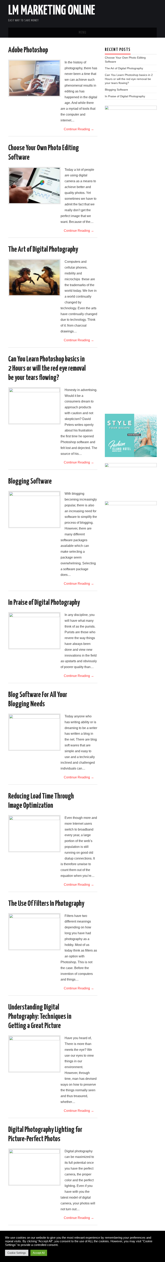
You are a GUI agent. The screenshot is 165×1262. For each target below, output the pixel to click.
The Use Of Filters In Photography (46, 903)
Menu (82, 32)
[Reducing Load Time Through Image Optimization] (34, 833)
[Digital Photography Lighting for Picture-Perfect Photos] (34, 1167)
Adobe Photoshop (28, 50)
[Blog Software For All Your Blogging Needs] (34, 732)
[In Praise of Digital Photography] (34, 630)
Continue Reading (79, 129)
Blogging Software (30, 481)
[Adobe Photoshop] (34, 78)
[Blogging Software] (34, 509)
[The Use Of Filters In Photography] (34, 931)
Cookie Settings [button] (16, 1252)
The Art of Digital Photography (43, 249)
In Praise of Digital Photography (44, 602)
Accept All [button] (39, 1252)
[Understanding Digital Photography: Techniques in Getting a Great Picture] (34, 1054)
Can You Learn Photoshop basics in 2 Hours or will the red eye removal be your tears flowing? (47, 369)
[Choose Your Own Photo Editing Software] (34, 185)
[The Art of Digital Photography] (34, 277)
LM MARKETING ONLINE (51, 10)
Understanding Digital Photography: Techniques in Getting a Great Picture (39, 1017)
